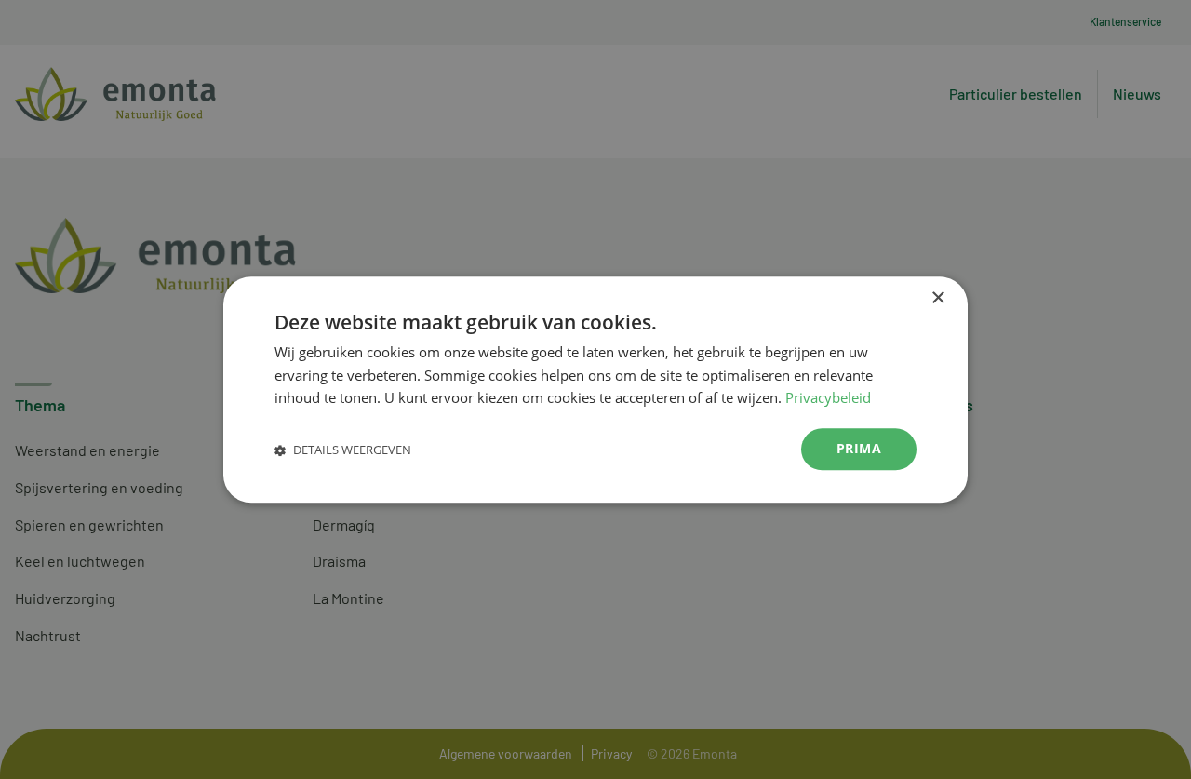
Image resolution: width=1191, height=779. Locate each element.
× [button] (937, 298)
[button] (342, 449)
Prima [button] (858, 448)
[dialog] (595, 389)
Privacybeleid (828, 398)
